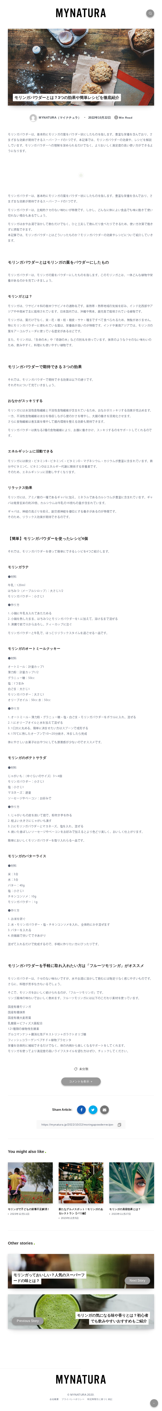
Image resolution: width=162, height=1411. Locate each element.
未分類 (84, 1069)
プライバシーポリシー (73, 1399)
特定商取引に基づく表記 (99, 1399)
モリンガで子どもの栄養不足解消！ (29, 1209)
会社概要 (54, 1399)
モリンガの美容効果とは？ (125, 1209)
